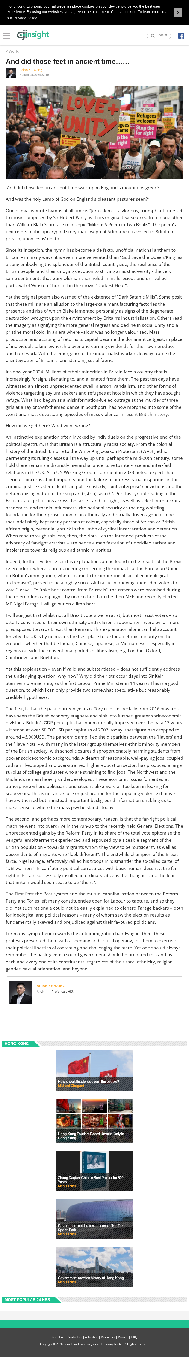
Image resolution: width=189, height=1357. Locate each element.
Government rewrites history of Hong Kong (91, 1278)
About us (58, 1337)
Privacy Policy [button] (25, 18)
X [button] (178, 12)
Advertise (91, 1337)
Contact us (74, 1337)
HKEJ (134, 1337)
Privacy (123, 1337)
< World (12, 51)
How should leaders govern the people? (88, 1081)
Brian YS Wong (31, 70)
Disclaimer (108, 1337)
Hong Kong (17, 1043)
